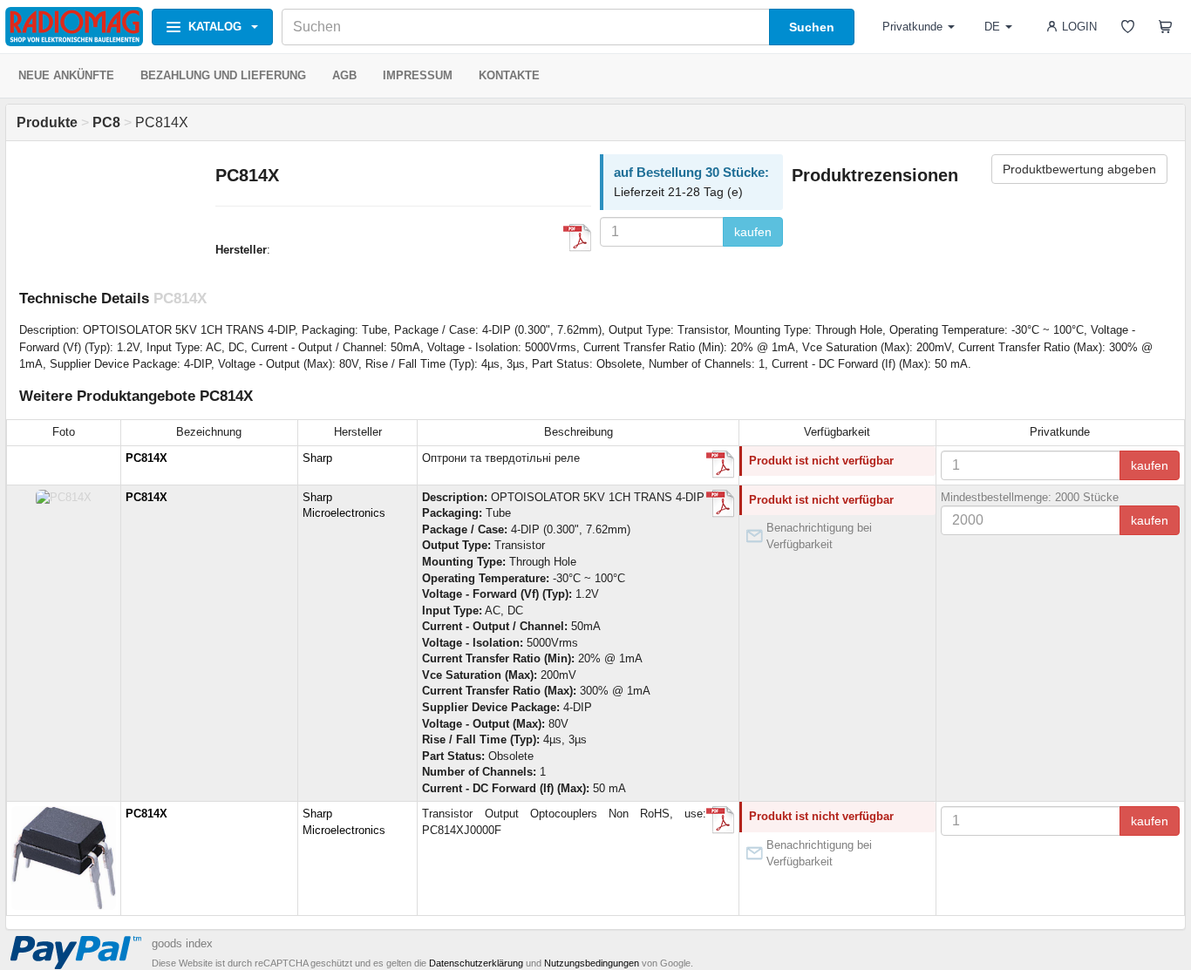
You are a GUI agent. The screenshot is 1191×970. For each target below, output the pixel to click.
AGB (344, 75)
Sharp (317, 458)
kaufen (753, 232)
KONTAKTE (509, 75)
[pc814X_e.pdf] (720, 464)
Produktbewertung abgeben (1079, 169)
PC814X (146, 458)
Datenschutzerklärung (476, 963)
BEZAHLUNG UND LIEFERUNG (223, 75)
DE (992, 26)
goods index (182, 943)
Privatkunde (912, 26)
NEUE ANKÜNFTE (66, 75)
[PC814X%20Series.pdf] (577, 238)
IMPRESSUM (418, 75)
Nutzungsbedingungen (591, 963)
